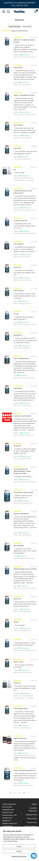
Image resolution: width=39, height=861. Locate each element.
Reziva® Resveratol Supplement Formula (24, 755)
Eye (15, 169)
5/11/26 (16, 314)
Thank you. (17, 683)
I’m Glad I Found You (20, 220)
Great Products (19, 290)
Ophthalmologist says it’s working (25, 569)
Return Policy (32, 819)
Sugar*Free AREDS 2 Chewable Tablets (24, 378)
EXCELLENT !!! (18, 335)
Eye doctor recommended (22, 416)
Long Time (17, 267)
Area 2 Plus (17, 148)
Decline (19, 851)
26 (24, 793)
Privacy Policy (32, 822)
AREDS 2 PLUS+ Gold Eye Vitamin (22, 84)
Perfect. (16, 622)
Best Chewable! (19, 545)
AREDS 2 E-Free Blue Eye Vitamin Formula (25, 57)
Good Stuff (17, 446)
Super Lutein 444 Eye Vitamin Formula (24, 435)
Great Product (18, 125)
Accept (19, 846)
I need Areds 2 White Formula (23, 492)
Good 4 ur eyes (18, 662)
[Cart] (35, 11)
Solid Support (18, 388)
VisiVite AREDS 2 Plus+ (21, 708)
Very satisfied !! (19, 244)
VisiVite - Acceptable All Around (24, 95)
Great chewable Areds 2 (21, 358)
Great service (18, 67)
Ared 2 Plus (17, 599)
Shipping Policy (31, 815)
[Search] (8, 11)
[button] (34, 856)
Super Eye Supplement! (21, 513)
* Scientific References (33, 809)
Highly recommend (20, 738)
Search (34, 804)
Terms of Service (31, 826)
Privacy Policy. (12, 841)
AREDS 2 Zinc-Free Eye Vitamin (22, 257)
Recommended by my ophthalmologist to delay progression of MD (22, 471)
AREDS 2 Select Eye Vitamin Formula (23, 503)
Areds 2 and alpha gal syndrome (24, 770)
